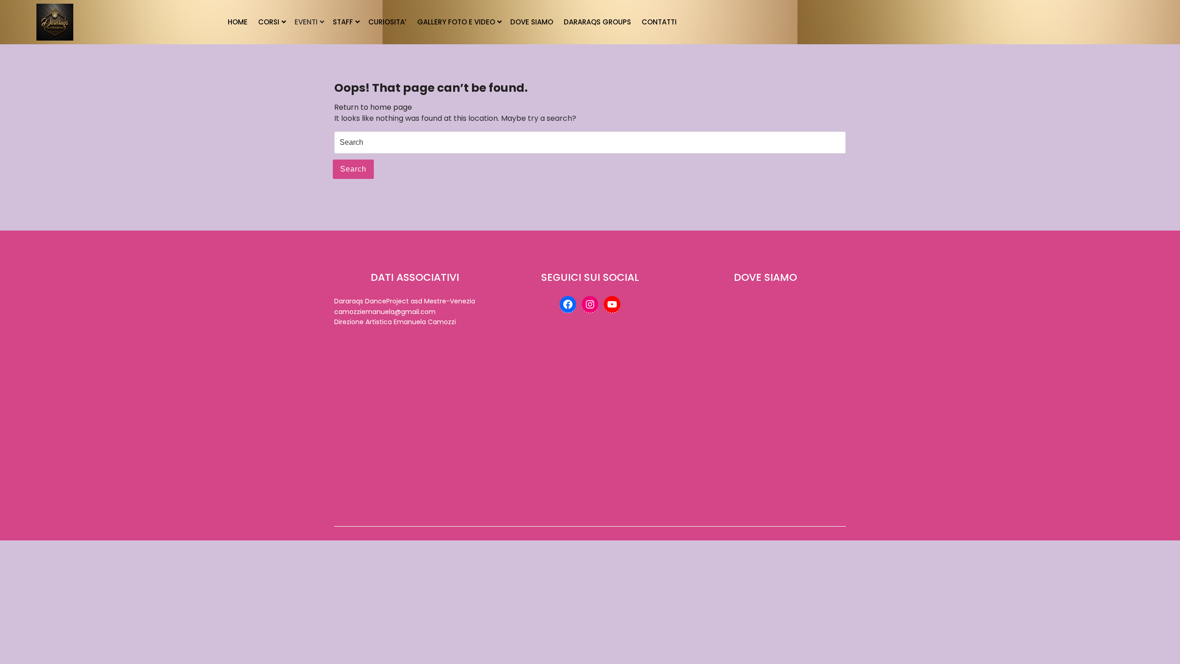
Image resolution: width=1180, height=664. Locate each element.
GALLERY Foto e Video (456, 22)
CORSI (268, 22)
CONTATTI (659, 22)
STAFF (343, 22)
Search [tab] (353, 169)
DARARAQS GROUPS (597, 22)
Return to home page (373, 107)
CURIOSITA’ (387, 22)
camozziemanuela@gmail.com (385, 311)
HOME (238, 22)
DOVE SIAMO (531, 22)
